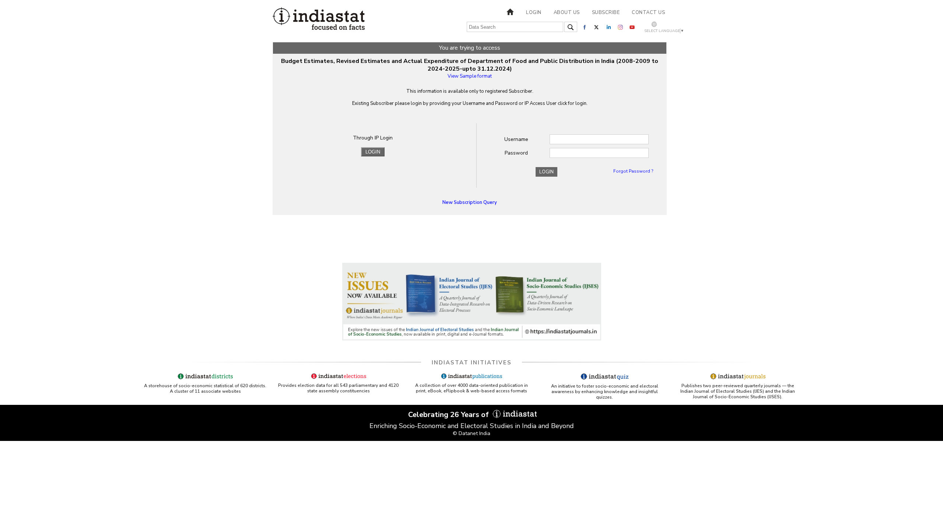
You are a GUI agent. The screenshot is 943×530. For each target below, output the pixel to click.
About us (567, 12)
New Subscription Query (469, 202)
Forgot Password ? (633, 171)
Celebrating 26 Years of (449, 415)
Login (533, 12)
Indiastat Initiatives (472, 362)
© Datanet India (471, 433)
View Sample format (470, 76)
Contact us (648, 12)
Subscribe (606, 12)
